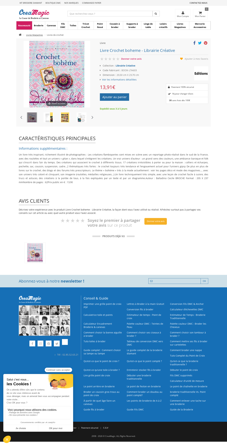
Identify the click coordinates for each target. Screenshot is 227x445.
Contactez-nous (198, 2)
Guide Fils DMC (135, 409)
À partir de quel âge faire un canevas (99, 402)
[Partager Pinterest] (205, 43)
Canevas (51, 25)
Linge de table (148, 25)
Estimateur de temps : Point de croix (144, 316)
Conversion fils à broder (140, 309)
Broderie (38, 25)
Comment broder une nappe (186, 350)
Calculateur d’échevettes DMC (186, 309)
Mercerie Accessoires (200, 25)
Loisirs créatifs (163, 25)
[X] (57, 344)
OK (204, 281)
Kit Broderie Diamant (31, 2)
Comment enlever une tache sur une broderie (188, 402)
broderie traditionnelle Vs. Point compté (188, 393)
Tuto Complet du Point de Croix (187, 355)
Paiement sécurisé (89, 427)
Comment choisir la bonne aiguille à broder (103, 334)
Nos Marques (71, 2)
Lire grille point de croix (97, 375)
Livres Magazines (180, 25)
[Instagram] (40, 344)
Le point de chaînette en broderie (188, 386)
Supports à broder (132, 25)
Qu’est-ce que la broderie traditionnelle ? (184, 363)
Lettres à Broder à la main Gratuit (145, 303)
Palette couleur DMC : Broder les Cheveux (188, 325)
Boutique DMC (53, 2)
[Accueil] (20, 34)
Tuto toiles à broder (95, 341)
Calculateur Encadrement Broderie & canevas (98, 325)
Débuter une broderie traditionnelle (139, 377)
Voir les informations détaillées (119, 79)
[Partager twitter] (200, 43)
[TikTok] (65, 344)
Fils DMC (62, 25)
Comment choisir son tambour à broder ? (188, 334)
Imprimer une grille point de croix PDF (102, 305)
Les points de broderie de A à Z (144, 400)
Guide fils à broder (94, 409)
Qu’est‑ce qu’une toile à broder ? (102, 369)
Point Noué (100, 25)
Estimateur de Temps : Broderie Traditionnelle (187, 316)
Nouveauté (24, 25)
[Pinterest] (49, 344)
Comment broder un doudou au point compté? (144, 393)
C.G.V (105, 427)
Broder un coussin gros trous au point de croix (101, 393)
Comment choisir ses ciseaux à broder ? (144, 334)
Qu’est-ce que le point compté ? (144, 361)
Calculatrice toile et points (98, 314)
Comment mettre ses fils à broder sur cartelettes (188, 343)
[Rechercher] (156, 13)
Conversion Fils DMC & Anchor (187, 303)
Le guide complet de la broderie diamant (144, 352)
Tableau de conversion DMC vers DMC (145, 343)
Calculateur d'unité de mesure (187, 380)
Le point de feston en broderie (144, 386)
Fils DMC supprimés (181, 375)
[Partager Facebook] (194, 43)
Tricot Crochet (85, 25)
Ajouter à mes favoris (196, 58)
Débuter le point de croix (184, 369)
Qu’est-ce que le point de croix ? (101, 361)
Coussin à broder (115, 25)
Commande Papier (91, 2)
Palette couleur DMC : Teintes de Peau (145, 325)
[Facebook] (32, 344)
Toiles (73, 25)
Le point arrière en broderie (99, 386)
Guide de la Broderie (181, 409)
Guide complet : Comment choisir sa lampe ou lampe (102, 352)
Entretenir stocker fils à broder (144, 369)
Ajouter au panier (114, 97)
